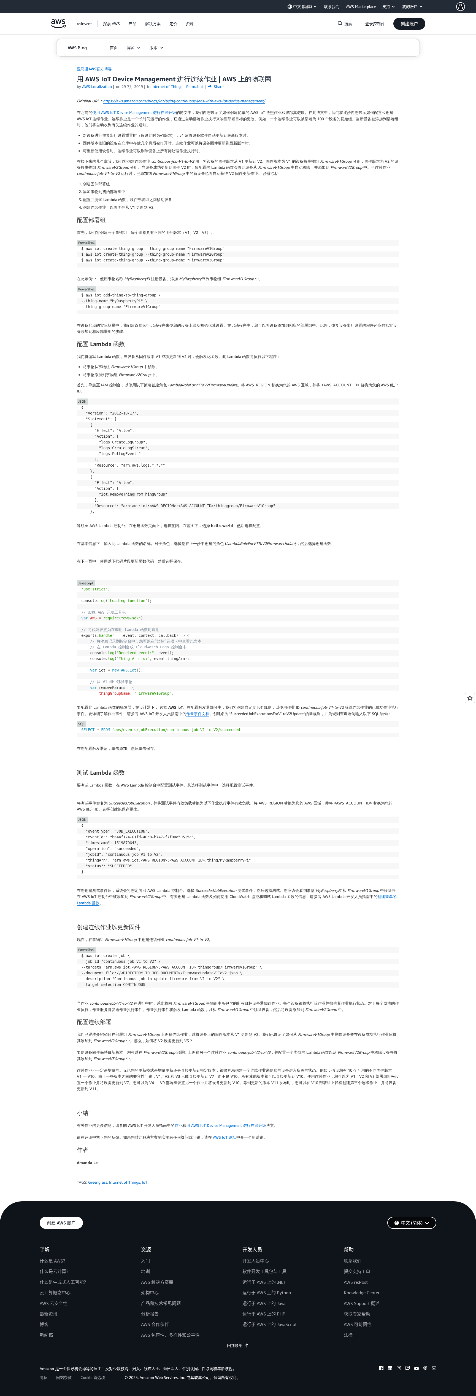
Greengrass (97, 1182)
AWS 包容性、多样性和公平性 (170, 1335)
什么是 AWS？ (53, 1261)
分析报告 (150, 1314)
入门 (145, 1261)
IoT (144, 1182)
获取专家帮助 (357, 1314)
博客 (44, 1324)
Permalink (195, 86)
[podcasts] (425, 1369)
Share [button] (218, 86)
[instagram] (399, 1369)
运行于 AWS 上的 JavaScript (269, 1324)
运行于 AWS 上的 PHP (263, 1314)
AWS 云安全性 (53, 1303)
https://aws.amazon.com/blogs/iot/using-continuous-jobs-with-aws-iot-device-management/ (184, 100)
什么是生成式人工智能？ (64, 1282)
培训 (145, 1271)
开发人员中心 (255, 1261)
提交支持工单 (357, 1271)
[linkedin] (390, 1369)
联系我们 (352, 1261)
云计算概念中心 (55, 1292)
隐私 (43, 1377)
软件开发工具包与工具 (264, 1271)
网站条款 (64, 1377)
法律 (348, 1335)
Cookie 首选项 (92, 1377)
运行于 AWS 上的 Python (266, 1292)
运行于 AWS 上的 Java (263, 1303)
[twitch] (407, 1369)
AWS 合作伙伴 (155, 1324)
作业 (178, 1125)
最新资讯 (48, 1314)
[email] (434, 1369)
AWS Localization (97, 86)
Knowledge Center (362, 1292)
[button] (466, 6)
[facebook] (381, 1369)
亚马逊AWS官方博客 (94, 68)
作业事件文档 (197, 713)
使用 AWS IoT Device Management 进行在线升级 (134, 112)
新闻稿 (46, 1335)
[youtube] (416, 1369)
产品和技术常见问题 (161, 1303)
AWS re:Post (356, 1282)
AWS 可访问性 (358, 1324)
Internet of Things (124, 1182)
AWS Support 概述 (362, 1303)
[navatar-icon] (460, 6)
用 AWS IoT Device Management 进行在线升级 (226, 1125)
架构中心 (150, 1292)
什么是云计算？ (55, 1271)
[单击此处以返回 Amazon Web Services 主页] (58, 26)
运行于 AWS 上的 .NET (264, 1282)
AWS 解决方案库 (157, 1282)
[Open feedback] (470, 698)
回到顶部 (234, 1345)
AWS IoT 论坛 (224, 1137)
